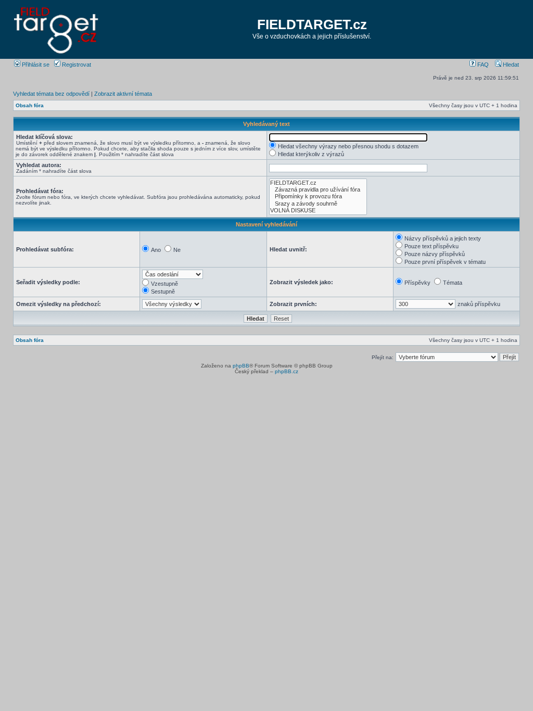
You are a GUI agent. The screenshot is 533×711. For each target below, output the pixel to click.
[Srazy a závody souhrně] (318, 203)
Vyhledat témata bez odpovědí (51, 94)
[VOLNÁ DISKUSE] (318, 210)
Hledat (510, 64)
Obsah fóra (30, 105)
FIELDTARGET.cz (312, 24)
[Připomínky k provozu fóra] (318, 196)
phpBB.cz (286, 371)
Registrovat (75, 64)
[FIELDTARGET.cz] (318, 183)
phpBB (241, 366)
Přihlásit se (34, 64)
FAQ (482, 64)
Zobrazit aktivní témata (123, 94)
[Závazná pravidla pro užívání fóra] (318, 189)
